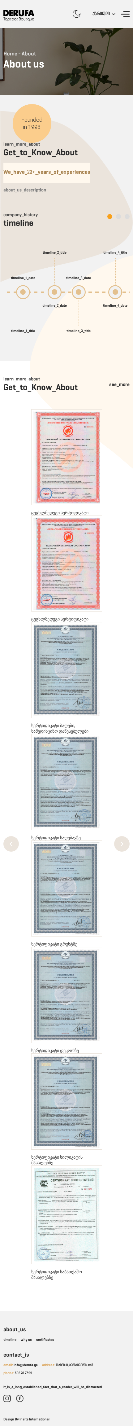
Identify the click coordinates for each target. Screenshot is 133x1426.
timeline (9, 1340)
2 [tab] (117, 217)
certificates (45, 1340)
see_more (119, 384)
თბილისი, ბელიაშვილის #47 (67, 1365)
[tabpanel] (66, 292)
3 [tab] (126, 217)
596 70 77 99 (17, 1373)
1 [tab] (108, 217)
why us (26, 1340)
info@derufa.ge (20, 1365)
